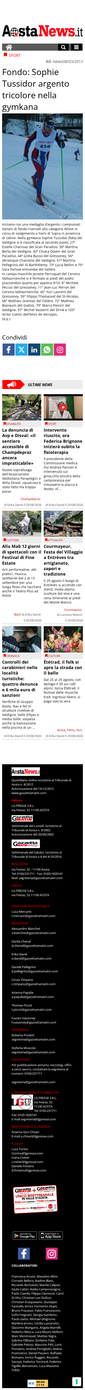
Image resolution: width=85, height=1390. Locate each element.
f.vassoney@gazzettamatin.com (34, 1022)
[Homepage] (9, 47)
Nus (79, 730)
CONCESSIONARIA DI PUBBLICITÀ (35, 1092)
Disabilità (13, 424)
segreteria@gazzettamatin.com (41, 878)
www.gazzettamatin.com (29, 793)
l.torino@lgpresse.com (27, 1153)
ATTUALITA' (55, 540)
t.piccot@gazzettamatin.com (32, 1009)
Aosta (61, 730)
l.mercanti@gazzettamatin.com (33, 916)
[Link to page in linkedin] (34, 350)
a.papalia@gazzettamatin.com (33, 997)
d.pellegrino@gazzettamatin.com (35, 971)
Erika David (15, 505)
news (58, 61)
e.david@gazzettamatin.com (31, 958)
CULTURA (12, 540)
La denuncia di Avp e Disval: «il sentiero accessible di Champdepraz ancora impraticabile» (19, 446)
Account (17, 1143)
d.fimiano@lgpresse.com (29, 1170)
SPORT (52, 424)
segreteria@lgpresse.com (38, 1119)
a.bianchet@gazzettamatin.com (34, 933)
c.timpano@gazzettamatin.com (33, 984)
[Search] (63, 47)
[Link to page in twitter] (21, 350)
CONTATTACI (21, 1059)
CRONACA (13, 656)
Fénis (70, 730)
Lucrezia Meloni (71, 614)
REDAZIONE (20, 864)
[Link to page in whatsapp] (47, 350)
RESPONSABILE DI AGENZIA (31, 1126)
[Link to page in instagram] (60, 350)
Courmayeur (73, 610)
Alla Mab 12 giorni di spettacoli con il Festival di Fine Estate (21, 554)
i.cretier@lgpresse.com (27, 1162)
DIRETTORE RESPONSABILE (31, 906)
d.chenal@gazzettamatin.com (32, 945)
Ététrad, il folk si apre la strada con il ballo (63, 667)
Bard (17, 614)
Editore (17, 800)
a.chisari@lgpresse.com (37, 1136)
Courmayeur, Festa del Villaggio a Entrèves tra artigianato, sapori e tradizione (63, 560)
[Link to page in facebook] (9, 350)
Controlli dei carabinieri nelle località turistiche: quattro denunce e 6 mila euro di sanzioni (20, 678)
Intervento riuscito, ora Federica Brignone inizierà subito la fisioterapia (63, 441)
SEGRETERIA (20, 1030)
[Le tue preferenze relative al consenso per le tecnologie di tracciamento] (76, 1381)
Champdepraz (30, 499)
